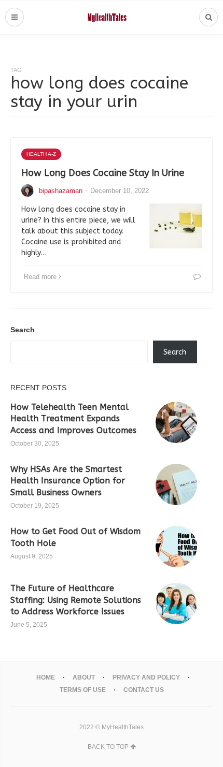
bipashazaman (60, 191)
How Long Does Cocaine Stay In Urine (102, 173)
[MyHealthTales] (112, 17)
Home (45, 677)
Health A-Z (41, 154)
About (84, 677)
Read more (40, 277)
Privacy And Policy (146, 677)
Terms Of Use (83, 690)
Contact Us (143, 690)
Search (22, 330)
